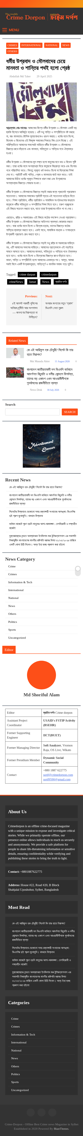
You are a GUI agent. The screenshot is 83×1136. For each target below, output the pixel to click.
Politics (12, 621)
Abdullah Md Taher (20, 76)
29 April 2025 (44, 76)
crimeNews (16, 281)
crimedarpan (49, 274)
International (31, 45)
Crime (12, 566)
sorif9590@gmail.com (56, 779)
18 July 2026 (53, 390)
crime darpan (27, 274)
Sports (12, 629)
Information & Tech (20, 582)
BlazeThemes (61, 1128)
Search (10, 404)
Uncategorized (17, 637)
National (52, 45)
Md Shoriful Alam (42, 694)
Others (12, 51)
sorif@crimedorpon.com (58, 774)
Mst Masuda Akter (40, 361)
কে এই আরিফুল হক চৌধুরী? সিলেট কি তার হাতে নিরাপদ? (35, 487)
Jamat (32, 281)
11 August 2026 (62, 361)
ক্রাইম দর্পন (61, 281)
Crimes (12, 45)
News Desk (36, 389)
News (65, 45)
